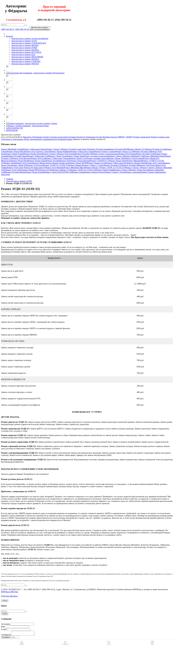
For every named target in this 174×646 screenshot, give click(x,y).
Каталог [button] (9, 36)
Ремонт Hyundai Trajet (145, 154)
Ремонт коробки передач (97, 158)
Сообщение (6, 635)
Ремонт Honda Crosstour (105, 151)
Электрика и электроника (12, 139)
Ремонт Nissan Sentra (118, 161)
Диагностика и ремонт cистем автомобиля (29, 38)
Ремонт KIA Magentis (54, 168)
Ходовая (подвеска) (76, 137)
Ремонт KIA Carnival (155, 163)
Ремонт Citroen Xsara (58, 156)
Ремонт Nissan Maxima (80, 161)
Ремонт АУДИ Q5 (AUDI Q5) (56, 165)
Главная (9, 179)
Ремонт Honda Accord (96, 163)
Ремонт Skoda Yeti (19, 165)
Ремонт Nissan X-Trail (124, 151)
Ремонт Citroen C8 (116, 156)
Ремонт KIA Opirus (24, 163)
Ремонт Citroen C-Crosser (93, 165)
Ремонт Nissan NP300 (78, 163)
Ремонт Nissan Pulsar (37, 161)
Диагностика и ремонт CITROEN (26, 61)
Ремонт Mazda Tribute (136, 163)
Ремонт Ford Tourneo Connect (37, 151)
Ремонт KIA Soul (38, 158)
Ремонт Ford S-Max (13, 170)
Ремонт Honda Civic (78, 158)
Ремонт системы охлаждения (96, 156)
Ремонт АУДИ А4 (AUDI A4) (83, 170)
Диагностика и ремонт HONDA (25, 59)
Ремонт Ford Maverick (21, 158)
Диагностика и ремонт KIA (23, 54)
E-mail (3, 629)
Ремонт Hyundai (53, 161)
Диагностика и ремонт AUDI (24, 41)
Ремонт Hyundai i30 (142, 151)
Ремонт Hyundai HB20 (118, 149)
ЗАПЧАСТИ (66, 172)
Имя (3, 627)
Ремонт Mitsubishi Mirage (74, 168)
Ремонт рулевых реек (160, 137)
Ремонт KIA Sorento (66, 154)
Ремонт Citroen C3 (133, 168)
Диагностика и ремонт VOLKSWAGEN (28, 43)
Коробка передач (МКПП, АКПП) (117, 137)
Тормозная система (94, 137)
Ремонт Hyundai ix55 (113, 165)
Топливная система (40, 137)
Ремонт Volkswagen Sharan (34, 149)
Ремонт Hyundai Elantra (18, 156)
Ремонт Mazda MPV (30, 170)
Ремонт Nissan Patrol (19, 161)
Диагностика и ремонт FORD (24, 48)
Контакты (6, 161)
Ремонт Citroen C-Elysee (115, 172)
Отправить (6, 637)
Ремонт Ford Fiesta (147, 165)
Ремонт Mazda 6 (75, 165)
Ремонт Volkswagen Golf (38, 156)
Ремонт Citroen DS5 (52, 172)
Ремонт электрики (133, 172)
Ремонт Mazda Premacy (42, 163)
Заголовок (5, 624)
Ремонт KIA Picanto (127, 154)
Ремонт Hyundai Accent (156, 149)
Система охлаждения (58, 137)
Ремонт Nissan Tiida (116, 158)
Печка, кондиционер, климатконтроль (40, 139)
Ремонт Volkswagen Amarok (83, 151)
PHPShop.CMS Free (9, 592)
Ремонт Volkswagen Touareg (58, 158)
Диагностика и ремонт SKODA (25, 45)
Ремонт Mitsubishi (134, 161)
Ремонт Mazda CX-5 (137, 149)
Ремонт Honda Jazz (60, 163)
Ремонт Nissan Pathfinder (60, 151)
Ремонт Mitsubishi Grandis (12, 149)
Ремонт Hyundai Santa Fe (34, 168)
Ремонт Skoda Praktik (105, 170)
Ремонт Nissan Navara (139, 170)
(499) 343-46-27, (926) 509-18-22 (15, 29)
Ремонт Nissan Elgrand (34, 172)
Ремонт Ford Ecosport (134, 158)
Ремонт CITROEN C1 (99, 161)
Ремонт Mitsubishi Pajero (154, 156)
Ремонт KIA (65, 161)
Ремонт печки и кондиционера (105, 154)
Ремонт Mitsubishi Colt (134, 156)
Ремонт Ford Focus (35, 165)
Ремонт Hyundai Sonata (99, 149)
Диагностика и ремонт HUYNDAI (26, 52)
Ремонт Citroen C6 (122, 170)
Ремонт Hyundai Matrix (15, 172)
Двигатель (27, 137)
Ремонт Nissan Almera (150, 172)
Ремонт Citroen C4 (54, 149)
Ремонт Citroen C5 (149, 168)
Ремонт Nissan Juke (75, 156)
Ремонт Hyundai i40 (130, 165)
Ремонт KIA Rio (46, 170)
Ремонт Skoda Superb (14, 154)
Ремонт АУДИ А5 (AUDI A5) (112, 168)
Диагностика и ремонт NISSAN (25, 64)
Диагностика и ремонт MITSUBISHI (27, 57)
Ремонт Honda (78, 172)
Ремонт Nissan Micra (16, 151)
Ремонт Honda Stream (33, 154)
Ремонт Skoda (10, 163)
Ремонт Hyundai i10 (83, 154)
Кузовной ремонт (65, 139)
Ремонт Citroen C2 (50, 154)
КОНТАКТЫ (12, 130)
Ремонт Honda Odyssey (95, 172)
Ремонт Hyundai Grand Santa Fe (75, 149)
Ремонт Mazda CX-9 (62, 170)
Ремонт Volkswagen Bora (116, 163)
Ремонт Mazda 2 (92, 168)
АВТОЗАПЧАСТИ (14, 128)
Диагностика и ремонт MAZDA (25, 50)
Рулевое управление (141, 137)
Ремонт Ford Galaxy (15, 168)
